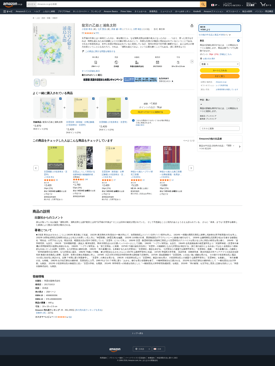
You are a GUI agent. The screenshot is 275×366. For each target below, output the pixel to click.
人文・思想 (40, 18)
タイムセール (140, 11)
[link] (40, 129)
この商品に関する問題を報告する (100, 51)
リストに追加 (208, 128)
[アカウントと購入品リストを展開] (242, 5)
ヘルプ (37, 11)
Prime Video (126, 11)
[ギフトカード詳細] (239, 11)
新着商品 (153, 11)
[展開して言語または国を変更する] (218, 5)
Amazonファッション (213, 11)
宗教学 (55, 18)
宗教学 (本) (41, 313)
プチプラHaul (64, 11)
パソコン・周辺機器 (264, 11)
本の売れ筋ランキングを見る (89, 310)
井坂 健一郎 (116, 29)
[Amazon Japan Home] (114, 350)
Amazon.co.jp (221, 82)
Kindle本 (197, 11)
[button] (8, 11)
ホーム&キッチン (182, 11)
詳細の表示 (140, 125)
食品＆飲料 (247, 11)
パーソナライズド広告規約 (135, 358)
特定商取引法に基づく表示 (167, 358)
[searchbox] (118, 4)
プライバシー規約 (116, 358)
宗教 (48, 18)
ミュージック (166, 11)
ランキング (96, 11)
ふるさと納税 (49, 11)
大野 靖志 (137, 29)
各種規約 (151, 358)
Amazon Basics (111, 11)
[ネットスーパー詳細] (88, 11)
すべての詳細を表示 (91, 71)
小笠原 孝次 (87, 29)
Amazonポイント (23, 11)
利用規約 (103, 358)
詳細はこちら (226, 54)
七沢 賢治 (102, 29)
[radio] (220, 28)
